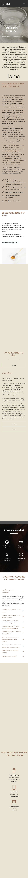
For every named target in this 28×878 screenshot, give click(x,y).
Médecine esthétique (6, 36)
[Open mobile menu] (24, 3)
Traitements (14, 36)
